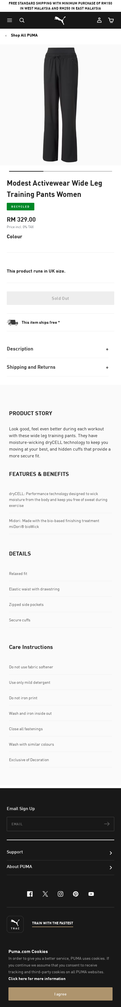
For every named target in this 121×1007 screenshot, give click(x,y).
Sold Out (60, 298)
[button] (11, 20)
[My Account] (99, 20)
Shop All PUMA (24, 35)
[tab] (26, 171)
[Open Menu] (11, 20)
